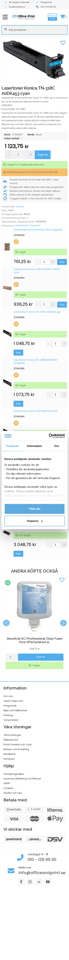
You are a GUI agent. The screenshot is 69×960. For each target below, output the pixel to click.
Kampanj (8, 758)
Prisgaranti (9, 705)
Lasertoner (21, 225)
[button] (63, 42)
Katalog (8, 715)
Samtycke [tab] (12, 445)
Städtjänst (9, 754)
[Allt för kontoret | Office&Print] (23, 17)
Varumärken (10, 720)
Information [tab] (34, 445)
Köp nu (43, 155)
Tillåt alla (34, 508)
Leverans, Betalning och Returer (22, 778)
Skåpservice (10, 739)
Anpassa (32, 520)
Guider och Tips (12, 792)
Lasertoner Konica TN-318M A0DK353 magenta (35, 361)
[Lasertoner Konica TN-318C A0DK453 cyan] (34, 60)
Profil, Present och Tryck (17, 744)
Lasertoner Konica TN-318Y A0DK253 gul (37, 311)
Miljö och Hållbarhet (15, 710)
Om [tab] (56, 445)
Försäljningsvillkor (13, 774)
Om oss (8, 696)
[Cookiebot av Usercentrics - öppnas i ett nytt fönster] (49, 436)
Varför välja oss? (13, 700)
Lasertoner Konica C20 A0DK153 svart (36, 411)
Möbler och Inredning (16, 749)
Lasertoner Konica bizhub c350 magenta (38, 229)
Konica (20, 206)
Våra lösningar (12, 735)
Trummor (34, 225)
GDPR (6, 783)
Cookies (8, 788)
